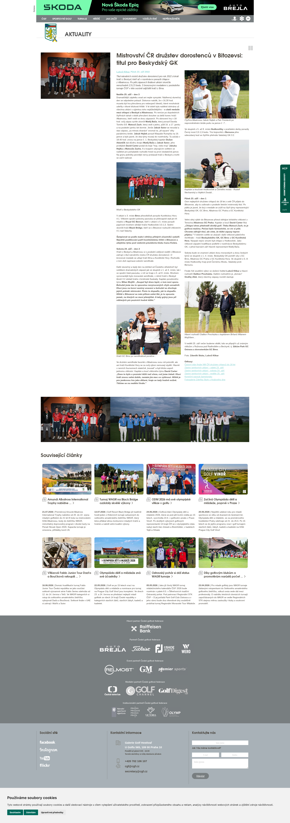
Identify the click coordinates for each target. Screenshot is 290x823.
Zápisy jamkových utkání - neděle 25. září (204, 373)
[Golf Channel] (140, 690)
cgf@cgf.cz (132, 766)
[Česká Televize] (113, 690)
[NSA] (119, 712)
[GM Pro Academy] (146, 669)
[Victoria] (150, 712)
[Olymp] (171, 712)
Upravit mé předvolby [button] (52, 812)
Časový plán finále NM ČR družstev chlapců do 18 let (210, 364)
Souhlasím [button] (15, 812)
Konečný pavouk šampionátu (198, 376)
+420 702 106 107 (136, 761)
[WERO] (186, 648)
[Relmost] (119, 669)
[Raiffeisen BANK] (146, 629)
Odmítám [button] (31, 812)
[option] (75, 419)
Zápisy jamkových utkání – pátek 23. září (204, 367)
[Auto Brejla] (113, 648)
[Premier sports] (173, 669)
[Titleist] (141, 648)
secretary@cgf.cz (136, 771)
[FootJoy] (165, 648)
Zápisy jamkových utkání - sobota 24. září (204, 370)
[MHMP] (135, 712)
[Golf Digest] (173, 690)
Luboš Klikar (122, 72)
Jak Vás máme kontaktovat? (206, 748)
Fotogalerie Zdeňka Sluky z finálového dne (205, 379)
